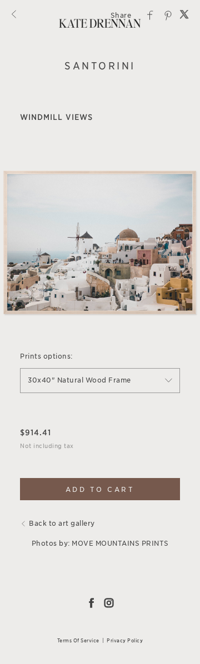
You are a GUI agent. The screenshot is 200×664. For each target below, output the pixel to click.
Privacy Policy (125, 640)
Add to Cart (100, 489)
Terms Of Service (78, 640)
